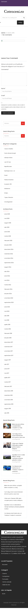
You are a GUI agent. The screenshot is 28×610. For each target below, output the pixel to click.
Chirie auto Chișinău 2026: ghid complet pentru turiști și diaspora (13, 499)
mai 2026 (6, 218)
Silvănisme (7, 188)
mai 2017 (6, 373)
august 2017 (7, 360)
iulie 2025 (6, 227)
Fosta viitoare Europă (10, 153)
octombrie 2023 (8, 298)
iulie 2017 (6, 364)
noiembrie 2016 (8, 395)
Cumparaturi (5, 576)
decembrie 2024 (8, 249)
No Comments (7, 35)
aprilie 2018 (7, 324)
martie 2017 (7, 382)
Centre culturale (6, 582)
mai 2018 (6, 320)
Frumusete (5, 579)
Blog (21, 22)
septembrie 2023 (9, 302)
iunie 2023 (7, 307)
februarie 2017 (8, 386)
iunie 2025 (7, 231)
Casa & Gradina (8, 149)
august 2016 (7, 408)
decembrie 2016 (8, 391)
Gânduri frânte (8, 157)
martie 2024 (7, 285)
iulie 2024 (6, 271)
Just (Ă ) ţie (7, 162)
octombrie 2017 (8, 351)
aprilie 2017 (7, 377)
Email (3, 95)
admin (3, 33)
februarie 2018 (8, 333)
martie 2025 (7, 236)
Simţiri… (6, 193)
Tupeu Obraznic (8, 197)
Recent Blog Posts (9, 480)
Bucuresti (4, 564)
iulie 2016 (6, 413)
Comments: (5, 69)
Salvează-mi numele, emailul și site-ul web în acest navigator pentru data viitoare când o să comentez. (13, 107)
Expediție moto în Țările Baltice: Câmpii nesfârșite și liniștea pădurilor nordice (14, 507)
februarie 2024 (8, 289)
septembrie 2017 (8, 355)
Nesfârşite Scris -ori (9, 171)
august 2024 (7, 267)
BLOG (3, 593)
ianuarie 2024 (8, 293)
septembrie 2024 (9, 262)
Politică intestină (8, 180)
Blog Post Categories (10, 144)
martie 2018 (7, 329)
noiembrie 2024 (8, 254)
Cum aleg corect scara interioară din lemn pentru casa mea (18, 435)
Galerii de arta (6, 584)
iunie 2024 (7, 276)
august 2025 (7, 223)
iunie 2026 (7, 214)
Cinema (4, 573)
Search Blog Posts (9, 131)
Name (3, 88)
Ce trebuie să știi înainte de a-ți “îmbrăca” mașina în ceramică (13, 514)
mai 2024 (6, 280)
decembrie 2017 (8, 342)
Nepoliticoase (8, 166)
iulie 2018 (6, 315)
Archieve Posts (7, 209)
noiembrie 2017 (8, 346)
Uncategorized (8, 202)
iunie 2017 (7, 369)
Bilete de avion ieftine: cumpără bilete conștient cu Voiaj (18, 425)
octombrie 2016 (8, 399)
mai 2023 (6, 311)
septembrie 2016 (8, 404)
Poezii (5, 175)
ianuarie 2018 (7, 338)
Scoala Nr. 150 (8, 184)
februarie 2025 (8, 240)
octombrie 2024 (8, 258)
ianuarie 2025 (8, 245)
